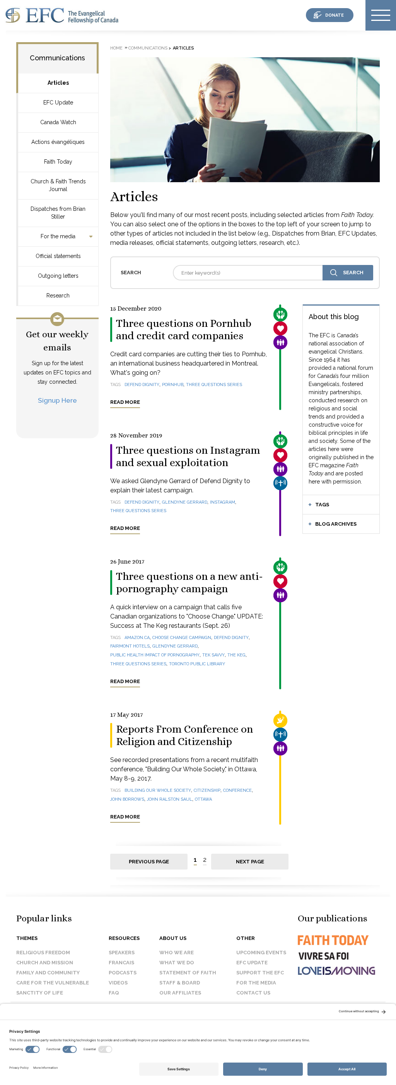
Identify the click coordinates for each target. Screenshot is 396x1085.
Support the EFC (260, 973)
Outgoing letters (58, 276)
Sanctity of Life (39, 993)
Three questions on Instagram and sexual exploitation (188, 456)
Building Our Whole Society (158, 790)
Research (58, 295)
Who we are (176, 952)
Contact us (253, 993)
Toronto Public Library (197, 663)
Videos (118, 983)
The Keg (236, 655)
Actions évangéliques (58, 142)
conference (237, 790)
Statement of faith (187, 973)
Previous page (149, 862)
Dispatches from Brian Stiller (58, 213)
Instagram (222, 502)
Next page (250, 862)
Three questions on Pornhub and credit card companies (183, 329)
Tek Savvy (213, 655)
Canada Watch (58, 122)
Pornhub (172, 384)
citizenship (207, 790)
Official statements (58, 256)
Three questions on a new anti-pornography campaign (189, 582)
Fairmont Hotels (130, 646)
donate (334, 15)
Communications (57, 58)
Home (116, 48)
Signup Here (57, 400)
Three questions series (214, 384)
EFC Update (58, 102)
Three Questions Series (138, 510)
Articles (58, 83)
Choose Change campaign (181, 637)
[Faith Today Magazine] (332, 947)
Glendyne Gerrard (184, 502)
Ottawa (203, 799)
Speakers (122, 952)
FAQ (114, 993)
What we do (176, 962)
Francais (121, 962)
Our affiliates (180, 993)
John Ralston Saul (169, 799)
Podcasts (123, 973)
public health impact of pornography (155, 655)
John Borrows (127, 799)
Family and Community (48, 973)
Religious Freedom (43, 952)
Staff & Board (179, 983)
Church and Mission (44, 962)
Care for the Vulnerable (52, 983)
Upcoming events (261, 952)
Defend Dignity (142, 384)
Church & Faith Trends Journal (58, 185)
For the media (58, 236)
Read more (125, 402)
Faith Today (58, 162)
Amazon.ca (137, 637)
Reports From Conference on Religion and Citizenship (184, 735)
